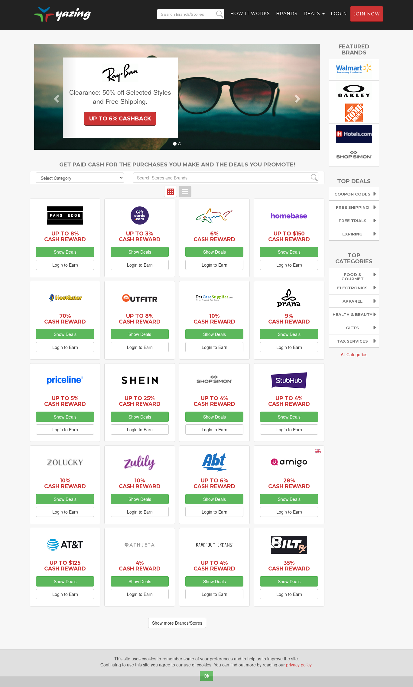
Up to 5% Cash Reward (65, 401)
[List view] (185, 191)
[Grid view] (170, 191)
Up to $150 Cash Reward (289, 236)
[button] (55, 97)
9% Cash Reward (289, 319)
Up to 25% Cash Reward (140, 401)
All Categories (354, 354)
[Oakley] (354, 90)
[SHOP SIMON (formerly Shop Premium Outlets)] (354, 155)
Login (339, 13)
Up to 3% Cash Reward (140, 236)
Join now (366, 14)
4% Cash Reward (140, 566)
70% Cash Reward (65, 319)
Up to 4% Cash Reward (214, 401)
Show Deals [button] (65, 252)
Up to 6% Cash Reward (214, 483)
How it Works (250, 13)
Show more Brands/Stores (177, 623)
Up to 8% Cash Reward (65, 236)
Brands (287, 13)
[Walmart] (354, 69)
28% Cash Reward (289, 483)
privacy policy (298, 665)
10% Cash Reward (214, 319)
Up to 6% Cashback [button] (120, 118)
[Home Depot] (354, 112)
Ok (206, 676)
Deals (313, 13)
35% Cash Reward (289, 566)
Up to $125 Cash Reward (65, 566)
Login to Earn (65, 265)
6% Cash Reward (214, 236)
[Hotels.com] (354, 133)
